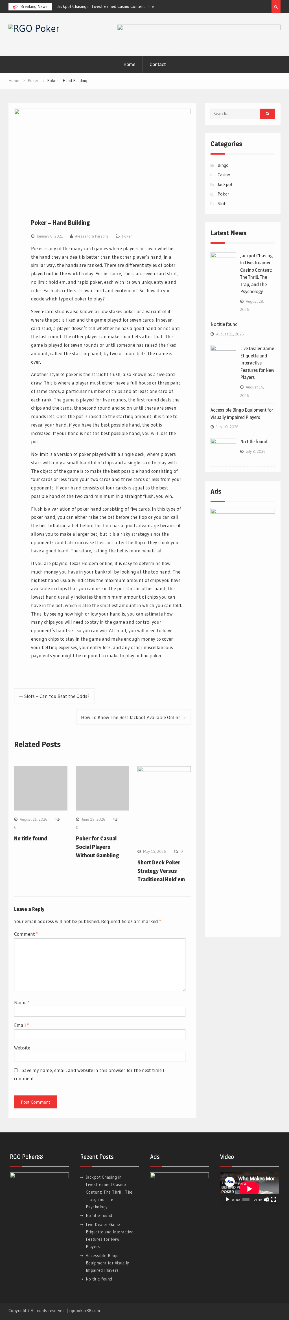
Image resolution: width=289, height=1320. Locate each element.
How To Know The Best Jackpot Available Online (131, 717)
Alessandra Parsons (92, 236)
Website (22, 1048)
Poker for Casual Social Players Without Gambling (97, 847)
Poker (127, 236)
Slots (222, 203)
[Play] (227, 1199)
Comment (26, 934)
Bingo (223, 165)
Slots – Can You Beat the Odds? (56, 696)
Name (22, 1002)
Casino (224, 174)
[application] (249, 1188)
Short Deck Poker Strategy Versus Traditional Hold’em (161, 871)
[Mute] (266, 1199)
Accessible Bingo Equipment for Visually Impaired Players (107, 1263)
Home (129, 64)
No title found (30, 838)
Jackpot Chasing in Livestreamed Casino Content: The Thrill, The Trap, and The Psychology (109, 1191)
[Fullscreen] (273, 1199)
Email (21, 1025)
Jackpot (225, 184)
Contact (158, 64)
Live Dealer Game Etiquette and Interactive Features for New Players (257, 363)
